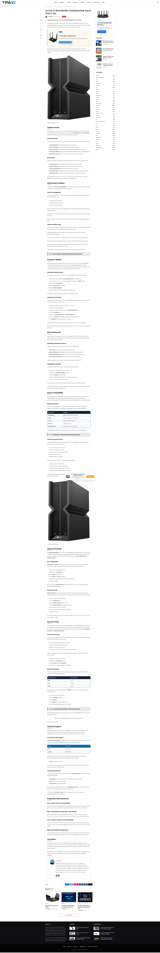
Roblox (97, 127)
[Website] (59, 876)
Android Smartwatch (100, 77)
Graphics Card (98, 103)
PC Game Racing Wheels (100, 121)
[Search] (157, 2)
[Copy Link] (41, 38)
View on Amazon (101, 31)
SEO (97, 135)
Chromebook (98, 83)
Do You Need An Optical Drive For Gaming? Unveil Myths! (107, 933)
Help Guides (96, 2)
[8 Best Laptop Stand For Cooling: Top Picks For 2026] (72, 938)
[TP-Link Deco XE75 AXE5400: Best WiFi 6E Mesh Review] (69, 897)
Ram (97, 125)
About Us (69, 946)
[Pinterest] (41, 32)
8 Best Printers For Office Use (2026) (82, 933)
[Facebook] (41, 23)
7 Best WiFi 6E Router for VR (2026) (51, 906)
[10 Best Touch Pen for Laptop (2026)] (72, 928)
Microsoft (97, 115)
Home (56, 2)
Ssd (96, 141)
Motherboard (98, 117)
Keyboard (98, 109)
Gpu (96, 101)
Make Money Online (99, 113)
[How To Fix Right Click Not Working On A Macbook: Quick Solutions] (99, 51)
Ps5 (96, 123)
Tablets (82, 2)
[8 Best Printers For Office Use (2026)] (72, 933)
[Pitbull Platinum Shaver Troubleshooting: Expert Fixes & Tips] (99, 66)
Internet (97, 107)
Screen (88, 2)
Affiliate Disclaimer (92, 946)
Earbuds (75, 2)
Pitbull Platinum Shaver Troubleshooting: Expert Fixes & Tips (108, 64)
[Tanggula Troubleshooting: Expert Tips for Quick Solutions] (99, 58)
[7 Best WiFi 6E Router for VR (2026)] (52, 897)
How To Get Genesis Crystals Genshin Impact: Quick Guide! (106, 938)
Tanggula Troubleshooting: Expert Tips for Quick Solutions (108, 57)
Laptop (97, 111)
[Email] (41, 35)
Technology (98, 145)
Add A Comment (69, 915)
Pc (96, 119)
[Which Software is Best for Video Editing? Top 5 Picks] (99, 43)
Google (97, 99)
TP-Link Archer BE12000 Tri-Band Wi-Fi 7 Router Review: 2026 (84, 907)
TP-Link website (70, 305)
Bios (97, 79)
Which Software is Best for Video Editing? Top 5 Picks (108, 41)
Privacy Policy (83, 946)
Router (68, 2)
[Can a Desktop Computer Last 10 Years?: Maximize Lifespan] (96, 928)
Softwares (98, 139)
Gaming (97, 93)
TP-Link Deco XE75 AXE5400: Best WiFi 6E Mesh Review (68, 906)
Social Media (98, 137)
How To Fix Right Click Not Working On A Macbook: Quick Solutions (108, 49)
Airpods (97, 75)
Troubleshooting (99, 147)
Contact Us (75, 946)
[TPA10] (9, 2)
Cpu (96, 87)
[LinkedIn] (41, 29)
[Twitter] (41, 26)
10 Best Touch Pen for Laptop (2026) (82, 928)
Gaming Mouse (98, 95)
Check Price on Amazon (65, 42)
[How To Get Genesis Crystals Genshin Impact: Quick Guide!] (96, 938)
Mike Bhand (51, 16)
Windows (97, 149)
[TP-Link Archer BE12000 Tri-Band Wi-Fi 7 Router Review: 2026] (85, 897)
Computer (61, 2)
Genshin (97, 97)
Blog (103, 2)
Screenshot (98, 133)
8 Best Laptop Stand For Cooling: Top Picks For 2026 (83, 938)
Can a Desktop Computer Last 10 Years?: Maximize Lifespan (107, 928)
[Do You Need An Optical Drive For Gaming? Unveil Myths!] (96, 933)
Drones (97, 89)
